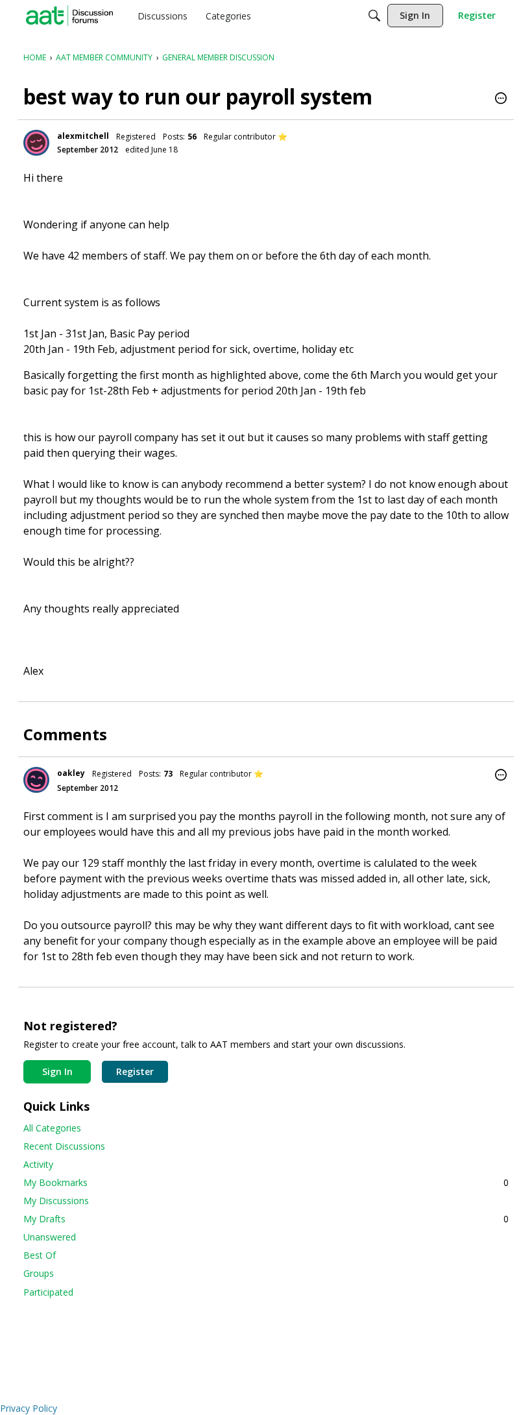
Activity (38, 1164)
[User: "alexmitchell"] (36, 143)
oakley (71, 773)
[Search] (374, 15)
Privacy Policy (28, 1408)
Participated (48, 1292)
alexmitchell (83, 135)
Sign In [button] (57, 1071)
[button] (501, 99)
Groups (38, 1273)
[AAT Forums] (69, 15)
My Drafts (266, 1219)
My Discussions (56, 1200)
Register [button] (135, 1071)
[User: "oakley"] (36, 780)
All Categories (52, 1128)
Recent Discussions (64, 1146)
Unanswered (49, 1237)
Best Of (39, 1255)
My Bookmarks (266, 1182)
